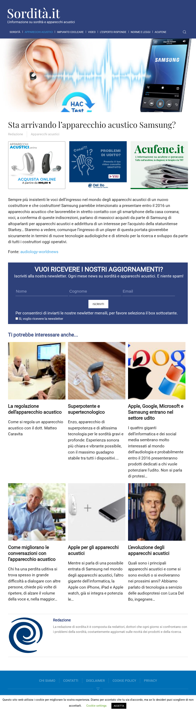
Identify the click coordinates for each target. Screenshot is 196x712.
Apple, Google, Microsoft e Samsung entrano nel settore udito (155, 412)
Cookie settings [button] (96, 705)
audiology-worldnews (39, 251)
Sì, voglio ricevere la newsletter (40, 319)
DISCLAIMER (95, 680)
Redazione (15, 134)
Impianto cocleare (70, 32)
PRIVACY (150, 680)
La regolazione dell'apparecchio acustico (35, 409)
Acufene (160, 32)
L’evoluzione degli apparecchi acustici (148, 550)
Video (92, 32)
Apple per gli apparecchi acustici (93, 550)
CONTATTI (70, 680)
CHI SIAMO (47, 680)
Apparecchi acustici (39, 32)
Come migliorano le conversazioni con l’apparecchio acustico (32, 553)
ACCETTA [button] (119, 705)
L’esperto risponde (113, 32)
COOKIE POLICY (124, 680)
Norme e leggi (140, 32)
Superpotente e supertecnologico (86, 409)
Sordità (15, 32)
